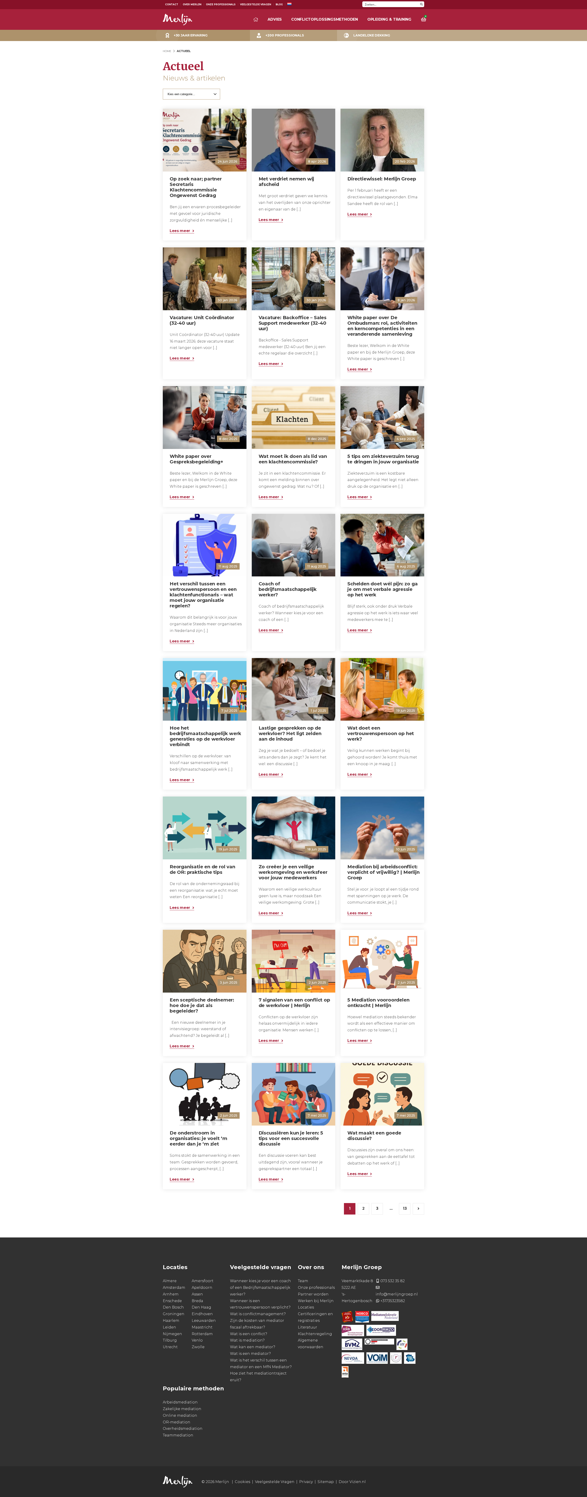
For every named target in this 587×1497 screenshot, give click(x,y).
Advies (275, 19)
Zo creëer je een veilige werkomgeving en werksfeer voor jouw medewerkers (293, 872)
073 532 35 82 (392, 1281)
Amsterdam (174, 1287)
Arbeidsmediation (180, 1402)
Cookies (242, 1482)
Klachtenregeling (315, 1333)
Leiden (169, 1327)
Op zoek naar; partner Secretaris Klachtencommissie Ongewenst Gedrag (196, 187)
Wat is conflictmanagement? (258, 1314)
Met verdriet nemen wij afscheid (286, 181)
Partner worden (313, 1294)
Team (303, 1281)
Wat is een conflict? (248, 1333)
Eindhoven (202, 1314)
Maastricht (202, 1327)
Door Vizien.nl (352, 1482)
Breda (197, 1300)
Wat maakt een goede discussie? (374, 1135)
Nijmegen (172, 1333)
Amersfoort (202, 1281)
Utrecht (170, 1347)
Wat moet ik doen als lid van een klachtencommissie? (293, 459)
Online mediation (180, 1415)
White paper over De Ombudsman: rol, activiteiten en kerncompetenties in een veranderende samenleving (382, 326)
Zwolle (198, 1347)
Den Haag (201, 1307)
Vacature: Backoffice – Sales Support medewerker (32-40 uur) (293, 323)
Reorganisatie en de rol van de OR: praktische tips (202, 869)
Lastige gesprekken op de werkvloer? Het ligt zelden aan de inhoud (290, 733)
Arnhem (171, 1294)
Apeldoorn (202, 1287)
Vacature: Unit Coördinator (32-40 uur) (202, 320)
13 (405, 1208)
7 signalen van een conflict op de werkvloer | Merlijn (294, 1002)
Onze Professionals (220, 4)
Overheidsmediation (182, 1428)
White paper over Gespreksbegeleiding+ (196, 459)
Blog (279, 4)
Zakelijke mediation (182, 1409)
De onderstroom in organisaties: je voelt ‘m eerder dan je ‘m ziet (198, 1138)
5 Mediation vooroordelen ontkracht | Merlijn (378, 1002)
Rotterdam (202, 1333)
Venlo (197, 1340)
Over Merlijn (192, 4)
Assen (197, 1294)
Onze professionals (316, 1287)
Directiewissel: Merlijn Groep (381, 179)
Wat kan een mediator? (252, 1347)
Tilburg (170, 1340)
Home (167, 51)
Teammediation (178, 1435)
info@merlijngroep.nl (397, 1294)
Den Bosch (173, 1307)
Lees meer (180, 231)
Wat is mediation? (247, 1340)
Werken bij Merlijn (316, 1300)
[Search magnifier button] (421, 4)
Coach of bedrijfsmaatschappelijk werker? (288, 589)
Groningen (173, 1314)
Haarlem (171, 1320)
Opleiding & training (389, 19)
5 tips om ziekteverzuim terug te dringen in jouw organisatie (383, 459)
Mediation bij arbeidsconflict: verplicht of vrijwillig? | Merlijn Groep (383, 872)
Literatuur (307, 1327)
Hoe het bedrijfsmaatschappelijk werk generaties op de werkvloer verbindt (205, 736)
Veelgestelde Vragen (255, 4)
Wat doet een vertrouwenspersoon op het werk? (380, 733)
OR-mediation (176, 1422)
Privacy (306, 1482)
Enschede (172, 1300)
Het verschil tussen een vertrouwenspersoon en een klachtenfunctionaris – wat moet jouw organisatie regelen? (203, 595)
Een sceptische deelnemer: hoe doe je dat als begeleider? (202, 1005)
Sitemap (326, 1482)
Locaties (306, 1307)
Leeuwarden (204, 1320)
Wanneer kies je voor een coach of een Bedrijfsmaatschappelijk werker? (260, 1287)
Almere (170, 1281)
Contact (171, 4)
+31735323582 (392, 1300)
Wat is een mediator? (250, 1353)
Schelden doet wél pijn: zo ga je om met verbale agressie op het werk (382, 589)
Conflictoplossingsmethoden (324, 19)
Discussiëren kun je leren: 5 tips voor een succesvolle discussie (291, 1138)
